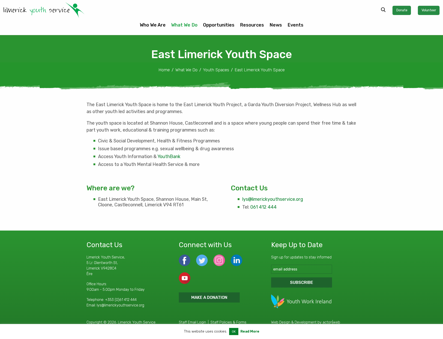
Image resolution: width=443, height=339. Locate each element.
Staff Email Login (192, 322)
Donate (401, 10)
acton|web (331, 322)
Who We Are (153, 25)
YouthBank (169, 156)
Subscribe (301, 282)
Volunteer (429, 10)
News (275, 25)
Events (295, 25)
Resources (252, 25)
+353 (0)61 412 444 (121, 299)
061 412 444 (263, 207)
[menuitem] (153, 27)
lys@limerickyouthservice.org (272, 199)
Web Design (280, 322)
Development (306, 322)
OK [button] (234, 331)
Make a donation (209, 297)
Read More (249, 331)
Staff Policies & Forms (228, 322)
